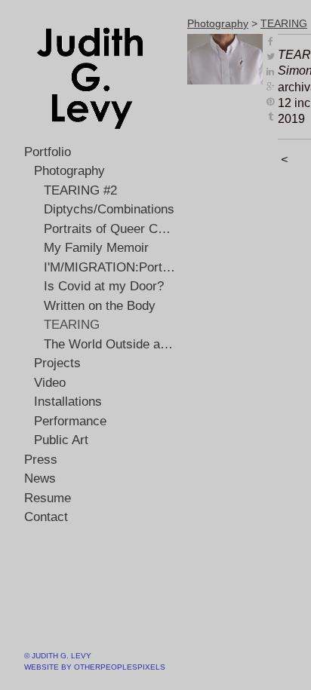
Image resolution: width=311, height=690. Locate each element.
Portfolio (47, 152)
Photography (69, 171)
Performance (70, 421)
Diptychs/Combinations (109, 209)
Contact (46, 517)
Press (40, 459)
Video (50, 383)
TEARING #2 (80, 190)
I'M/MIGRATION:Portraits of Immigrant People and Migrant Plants (110, 267)
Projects (57, 363)
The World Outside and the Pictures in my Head (110, 344)
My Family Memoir (96, 248)
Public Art (61, 440)
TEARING (72, 324)
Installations (68, 401)
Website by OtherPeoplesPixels (94, 667)
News (40, 478)
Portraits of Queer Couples (110, 229)
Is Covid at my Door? (104, 286)
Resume (47, 498)
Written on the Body (100, 306)
